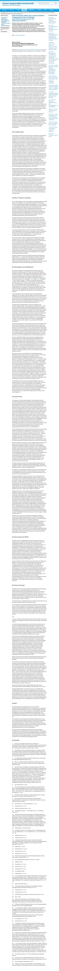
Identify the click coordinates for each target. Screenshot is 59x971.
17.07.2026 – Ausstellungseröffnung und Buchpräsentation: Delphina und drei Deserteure (53, 94)
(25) (45, 334)
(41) (37, 518)
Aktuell (18, 9)
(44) (32, 529)
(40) (21, 513)
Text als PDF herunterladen (19, 35)
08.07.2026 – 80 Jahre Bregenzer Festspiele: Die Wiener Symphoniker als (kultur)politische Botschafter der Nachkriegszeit (53, 69)
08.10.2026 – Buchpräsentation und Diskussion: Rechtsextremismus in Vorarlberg (53, 28)
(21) (26, 280)
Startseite (4, 9)
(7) (44, 156)
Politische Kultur (17, 12)
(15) (20, 256)
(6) (27, 152)
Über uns (12, 9)
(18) (31, 279)
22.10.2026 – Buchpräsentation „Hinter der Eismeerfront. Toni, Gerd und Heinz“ (52, 20)
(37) (29, 473)
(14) (33, 248)
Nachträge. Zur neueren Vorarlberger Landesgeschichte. (30, 49)
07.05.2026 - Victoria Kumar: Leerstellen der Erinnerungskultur (53, 123)
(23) (36, 317)
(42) (45, 521)
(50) (44, 594)
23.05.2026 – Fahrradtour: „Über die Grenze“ (53, 135)
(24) (22, 329)
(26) (17, 344)
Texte (24, 9)
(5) (17, 141)
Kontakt (51, 9)
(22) (38, 302)
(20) (13, 280)
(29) (33, 364)
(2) (38, 88)
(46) (19, 547)
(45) (44, 544)
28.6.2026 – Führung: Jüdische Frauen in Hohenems (53, 110)
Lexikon (39, 9)
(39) (31, 498)
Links (45, 9)
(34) (39, 426)
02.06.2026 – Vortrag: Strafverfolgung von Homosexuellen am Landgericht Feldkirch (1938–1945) (53, 117)
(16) (23, 274)
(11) (13, 205)
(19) (38, 279)
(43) (27, 525)
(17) (45, 277)
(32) (45, 403)
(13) (32, 234)
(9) (36, 182)
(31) (41, 373)
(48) (32, 558)
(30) (17, 370)
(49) (42, 569)
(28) (35, 360)
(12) (41, 227)
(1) (40, 80)
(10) (37, 204)
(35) (45, 436)
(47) (43, 556)
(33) (40, 421)
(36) (43, 456)
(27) (37, 359)
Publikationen (31, 9)
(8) (34, 175)
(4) (45, 105)
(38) (45, 483)
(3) (26, 101)
